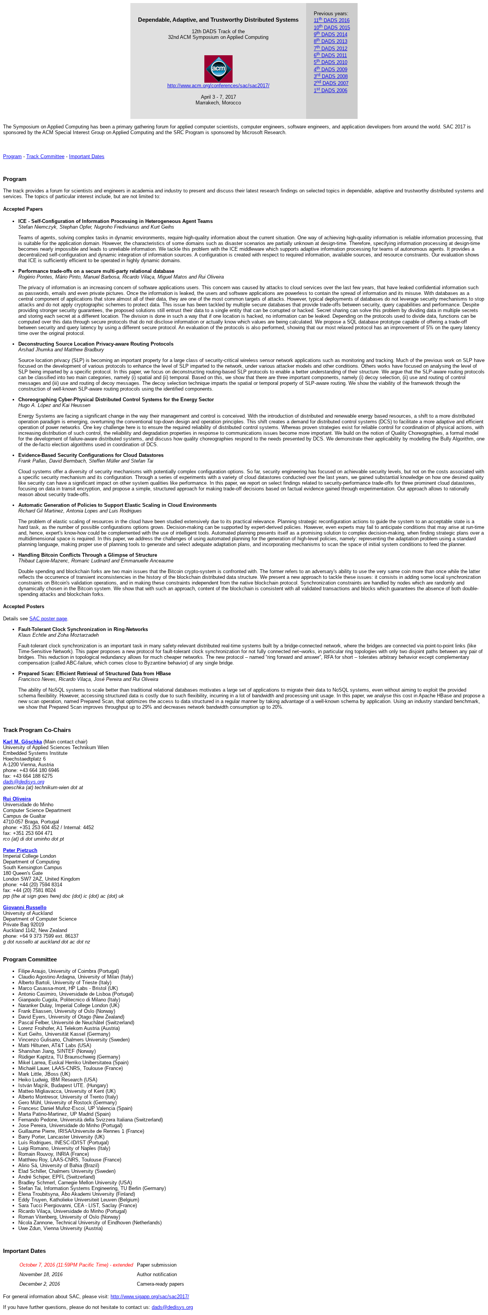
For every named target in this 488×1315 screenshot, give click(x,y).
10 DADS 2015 (332, 27)
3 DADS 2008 (331, 76)
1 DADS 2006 (330, 90)
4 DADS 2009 (330, 69)
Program (12, 156)
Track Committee (45, 156)
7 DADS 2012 (330, 48)
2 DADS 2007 (331, 83)
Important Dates (86, 156)
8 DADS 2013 (330, 41)
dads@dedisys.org (23, 782)
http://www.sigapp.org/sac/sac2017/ (150, 1296)
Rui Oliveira (17, 799)
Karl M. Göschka (22, 742)
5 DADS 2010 (330, 62)
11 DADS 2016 (332, 20)
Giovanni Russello (25, 907)
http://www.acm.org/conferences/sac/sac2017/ (218, 85)
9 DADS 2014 (330, 34)
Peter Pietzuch (20, 850)
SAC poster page (48, 618)
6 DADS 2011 (330, 55)
